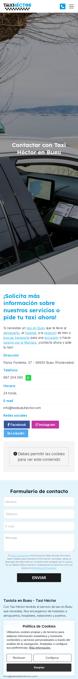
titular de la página (20, 555)
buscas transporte (16, 338)
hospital (30, 333)
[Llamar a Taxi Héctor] (62, 6)
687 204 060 (13, 377)
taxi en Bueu (36, 328)
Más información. (40, 647)
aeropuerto (11, 333)
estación (50, 333)
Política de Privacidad (45, 568)
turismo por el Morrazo (19, 342)
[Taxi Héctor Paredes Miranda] (17, 6)
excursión (51, 338)
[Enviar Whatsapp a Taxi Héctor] (28, 378)
